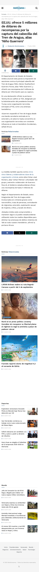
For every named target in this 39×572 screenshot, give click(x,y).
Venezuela (6, 280)
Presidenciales (14, 547)
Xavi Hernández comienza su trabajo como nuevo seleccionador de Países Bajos (14, 423)
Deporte (19, 552)
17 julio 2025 (32, 46)
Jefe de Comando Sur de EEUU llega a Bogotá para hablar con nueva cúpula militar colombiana (13, 493)
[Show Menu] (2, 8)
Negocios (5, 549)
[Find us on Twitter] (19, 567)
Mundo (31, 547)
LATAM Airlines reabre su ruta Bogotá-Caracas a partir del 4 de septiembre (23, 139)
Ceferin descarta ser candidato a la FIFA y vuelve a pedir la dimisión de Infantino (14, 434)
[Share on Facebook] (16, 70)
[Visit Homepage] (19, 8)
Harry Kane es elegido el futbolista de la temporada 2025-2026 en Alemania (14, 444)
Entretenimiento (15, 549)
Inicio (6, 547)
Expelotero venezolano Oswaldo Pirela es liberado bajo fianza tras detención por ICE (13, 411)
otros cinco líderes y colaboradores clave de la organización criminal (17, 174)
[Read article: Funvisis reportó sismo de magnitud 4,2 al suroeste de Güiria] (20, 348)
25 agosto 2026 (6, 427)
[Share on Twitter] (24, 70)
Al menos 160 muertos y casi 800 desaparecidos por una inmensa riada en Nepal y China (13, 528)
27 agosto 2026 (17, 143)
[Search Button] (37, 8)
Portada (4, 14)
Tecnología (31, 549)
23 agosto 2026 (6, 449)
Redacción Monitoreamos (16, 46)
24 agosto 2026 (6, 438)
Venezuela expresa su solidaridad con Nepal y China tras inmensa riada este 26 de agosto (13, 505)
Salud (24, 549)
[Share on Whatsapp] (33, 70)
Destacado (7, 317)
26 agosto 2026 (6, 415)
